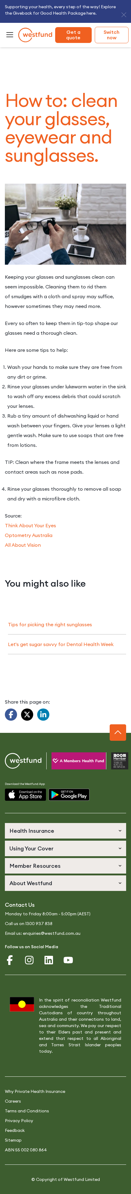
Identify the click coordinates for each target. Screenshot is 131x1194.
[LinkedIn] (43, 714)
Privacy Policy (19, 1120)
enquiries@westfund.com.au (51, 933)
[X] (27, 714)
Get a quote (73, 35)
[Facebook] (11, 714)
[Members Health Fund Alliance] (71, 760)
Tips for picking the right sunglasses (50, 624)
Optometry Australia (28, 535)
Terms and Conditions (27, 1111)
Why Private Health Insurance (35, 1091)
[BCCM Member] (113, 760)
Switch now (111, 35)
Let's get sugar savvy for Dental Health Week (61, 644)
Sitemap (13, 1140)
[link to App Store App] (25, 795)
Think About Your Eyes (30, 525)
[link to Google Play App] (69, 795)
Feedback (15, 1130)
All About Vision (23, 545)
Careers (13, 1101)
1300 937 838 (38, 923)
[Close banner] (124, 15)
